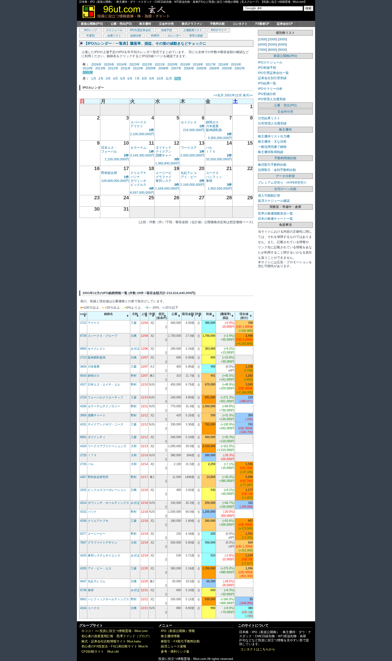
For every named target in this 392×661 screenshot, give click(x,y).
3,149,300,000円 (142, 155)
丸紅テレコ (189, 173)
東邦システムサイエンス (104, 555)
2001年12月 (233, 95)
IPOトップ (90, 30)
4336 (83, 520)
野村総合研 (109, 173)
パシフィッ (214, 177)
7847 (83, 542)
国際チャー (164, 155)
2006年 (189, 68)
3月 (108, 78)
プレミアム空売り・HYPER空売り (282, 182)
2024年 (122, 64)
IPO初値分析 (267, 94)
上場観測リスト (192, 30)
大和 (134, 446)
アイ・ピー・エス (99, 568)
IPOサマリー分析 (270, 88)
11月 (169, 78)
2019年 (185, 64)
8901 (83, 437)
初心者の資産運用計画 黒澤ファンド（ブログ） (116, 636)
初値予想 (166, 30)
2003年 (227, 68)
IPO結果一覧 (267, 83)
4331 (83, 424)
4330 (83, 406)
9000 (282, 49)
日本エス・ (109, 147)
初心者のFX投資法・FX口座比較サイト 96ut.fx (114, 646)
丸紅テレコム (96, 581)
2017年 (211, 64)
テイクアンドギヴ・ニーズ (105, 424)
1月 (93, 78)
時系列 (155, 35)
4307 (83, 477)
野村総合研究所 (98, 477)
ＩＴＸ (211, 151)
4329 (83, 446)
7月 (137, 78)
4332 (83, 511)
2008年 (163, 68)
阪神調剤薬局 (96, 357)
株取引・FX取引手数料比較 (180, 641)
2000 (272, 39)
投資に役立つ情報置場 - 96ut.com (124, 631)
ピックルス (138, 184)
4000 (262, 44)
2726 (83, 464)
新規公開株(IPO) (92, 23)
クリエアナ (138, 173)
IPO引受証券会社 (140, 30)
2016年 (223, 64)
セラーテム (138, 147)
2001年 (88, 72)
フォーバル (109, 151)
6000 (282, 44)
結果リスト (114, 35)
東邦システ (164, 181)
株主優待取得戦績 (270, 152)
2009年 (151, 68)
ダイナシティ (96, 437)
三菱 (134, 322)
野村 (134, 375)
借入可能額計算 (269, 195)
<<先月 (219, 95)
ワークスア (189, 147)
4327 (83, 384)
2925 (83, 490)
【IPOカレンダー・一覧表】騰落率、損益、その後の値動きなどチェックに (145, 43)
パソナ (135, 177)
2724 (83, 397)
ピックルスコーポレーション (107, 490)
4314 (83, 503)
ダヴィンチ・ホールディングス (108, 503)
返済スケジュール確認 (274, 200)
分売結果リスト (269, 118)
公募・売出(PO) (121, 23)
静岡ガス (212, 122)
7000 (262, 49)
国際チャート (96, 415)
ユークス (212, 173)
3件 (229, 134)
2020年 (172, 64)
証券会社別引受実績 (272, 78)
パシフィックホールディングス (108, 599)
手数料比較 (217, 23)
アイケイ (136, 126)
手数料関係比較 (285, 158)
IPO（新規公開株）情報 (178, 631)
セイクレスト (96, 348)
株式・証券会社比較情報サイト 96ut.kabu (111, 641)
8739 (83, 335)
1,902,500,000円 (220, 188)
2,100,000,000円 (142, 134)
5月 (122, 78)
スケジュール (114, 30)
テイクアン (164, 151)
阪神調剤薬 (214, 130)
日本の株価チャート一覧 (275, 218)
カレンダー (174, 35)
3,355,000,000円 (220, 138)
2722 (83, 322)
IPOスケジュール (270, 62)
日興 (134, 335)
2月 (100, 78)
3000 (282, 39)
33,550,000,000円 (219, 159)
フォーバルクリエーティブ (105, 397)
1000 (262, 39)
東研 (209, 181)
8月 (144, 78)
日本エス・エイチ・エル (104, 384)
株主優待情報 (170, 636)
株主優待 (145, 23)
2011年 (126, 68)
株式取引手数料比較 (272, 164)
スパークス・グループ (102, 335)
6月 (129, 78)
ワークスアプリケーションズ (107, 446)
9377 (83, 533)
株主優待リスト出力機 (274, 136)
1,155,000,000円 (117, 159)
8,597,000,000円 (142, 192)
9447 (83, 581)
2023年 (134, 64)
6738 (83, 590)
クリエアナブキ (98, 520)
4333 (83, 555)
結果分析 (135, 35)
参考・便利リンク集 (175, 651)
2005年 (201, 68)
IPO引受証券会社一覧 (273, 73)
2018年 (198, 64)
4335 (83, 568)
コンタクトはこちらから (257, 649)
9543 (83, 375)
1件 (201, 126)
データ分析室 (285, 176)
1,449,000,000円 (167, 188)
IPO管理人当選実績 (272, 99)
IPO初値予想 (267, 67)
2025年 (109, 64)
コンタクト (240, 23)
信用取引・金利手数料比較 (277, 170)
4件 (151, 188)
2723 (83, 357)
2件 (151, 130)
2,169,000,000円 (192, 184)
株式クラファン (192, 23)
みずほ (135, 348)
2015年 (236, 64)
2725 (83, 455)
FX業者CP (262, 23)
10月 (160, 78)
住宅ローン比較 (285, 189)
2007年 (176, 68)
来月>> (248, 95)
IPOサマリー (218, 30)
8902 (83, 599)
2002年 (240, 68)
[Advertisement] (166, 256)
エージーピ (164, 173)
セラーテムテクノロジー (104, 406)
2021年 (160, 64)
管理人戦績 (196, 35)
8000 (272, 49)
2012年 (113, 68)
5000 (272, 44)
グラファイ (164, 177)
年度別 (90, 35)
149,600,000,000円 (115, 181)
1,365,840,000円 (167, 163)
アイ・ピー (189, 177)
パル (209, 147)
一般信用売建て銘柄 (272, 147)
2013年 (100, 68)
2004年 (214, 68)
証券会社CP (285, 23)
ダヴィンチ (138, 181)
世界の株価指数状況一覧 (275, 213)
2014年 (88, 68)
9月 (151, 78)
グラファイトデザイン (102, 542)
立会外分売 (166, 23)
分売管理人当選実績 (272, 123)
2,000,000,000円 (192, 155)
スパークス (138, 122)
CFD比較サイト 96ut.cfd (100, 651)
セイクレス (189, 122)
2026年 (96, 64)
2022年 (147, 64)
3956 (83, 415)
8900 (83, 348)
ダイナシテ (164, 147)
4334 (83, 608)
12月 (177, 78)
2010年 (138, 68)
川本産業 (212, 126)
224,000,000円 (193, 130)
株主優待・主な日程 (272, 141)
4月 (115, 78)
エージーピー (96, 533)
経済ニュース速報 (173, 646)
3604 (83, 366)
